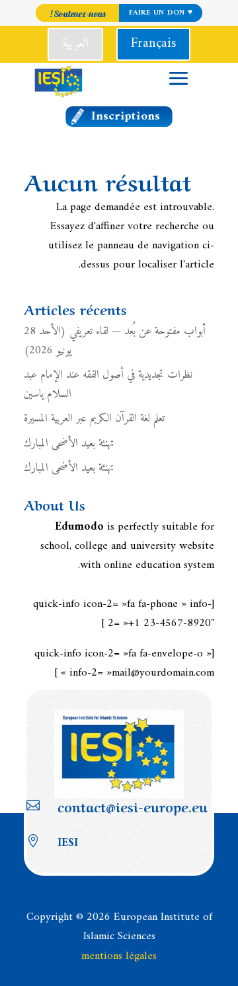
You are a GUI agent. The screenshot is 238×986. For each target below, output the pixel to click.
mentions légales (119, 956)
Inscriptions (126, 116)
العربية (75, 43)
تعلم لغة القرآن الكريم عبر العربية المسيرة (94, 419)
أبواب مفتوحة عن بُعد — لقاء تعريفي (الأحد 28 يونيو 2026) (115, 341)
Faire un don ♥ (160, 13)
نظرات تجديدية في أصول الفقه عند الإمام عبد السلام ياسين (108, 384)
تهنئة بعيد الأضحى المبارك (69, 444)
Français (153, 43)
